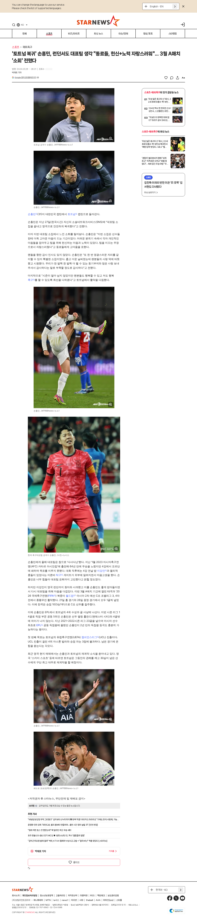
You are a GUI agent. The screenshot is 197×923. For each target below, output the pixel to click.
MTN (48, 900)
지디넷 (74, 900)
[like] (166, 77)
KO (22, 25)
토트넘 (71, 214)
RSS (92, 895)
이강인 (101, 570)
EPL (38, 625)
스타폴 (119, 900)
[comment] (171, 77)
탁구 (58, 575)
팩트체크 (101, 895)
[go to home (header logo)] (98, 21)
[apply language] (174, 6)
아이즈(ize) (108, 900)
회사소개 (15, 895)
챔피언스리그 (89, 637)
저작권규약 (72, 895)
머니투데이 (38, 900)
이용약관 (84, 895)
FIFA (51, 595)
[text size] (183, 77)
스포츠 (15, 47)
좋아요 (76, 862)
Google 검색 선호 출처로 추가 (25, 77)
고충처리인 (60, 895)
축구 (30, 279)
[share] (177, 77)
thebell (89, 900)
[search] (13, 25)
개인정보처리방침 (29, 895)
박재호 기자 (16, 72)
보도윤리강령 (113, 895)
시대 (81, 900)
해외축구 (27, 47)
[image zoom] (110, 138)
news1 (65, 900)
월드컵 (70, 595)
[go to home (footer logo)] (23, 889)
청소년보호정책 (46, 895)
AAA (98, 900)
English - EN (156, 6)
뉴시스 (56, 900)
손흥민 (32, 214)
